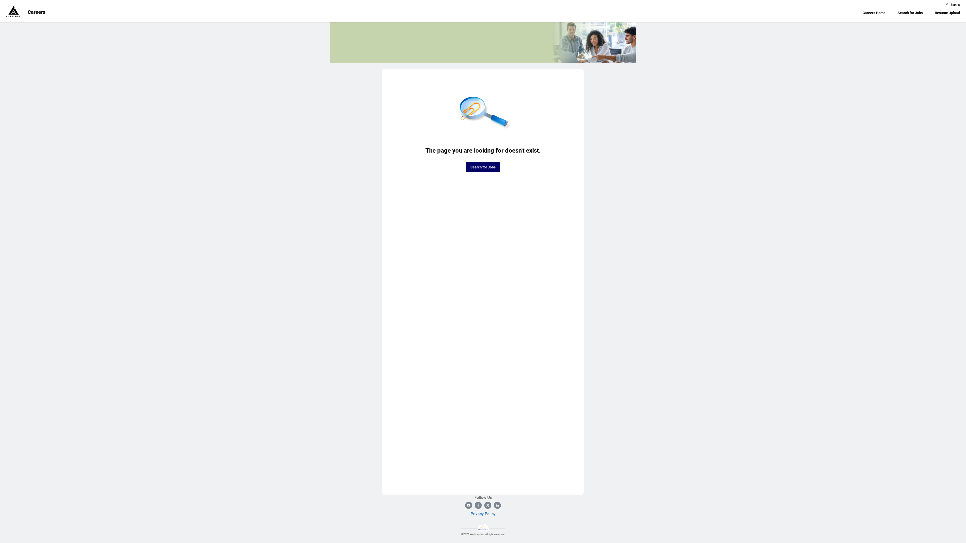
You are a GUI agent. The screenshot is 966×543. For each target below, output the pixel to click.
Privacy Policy (483, 513)
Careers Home (874, 13)
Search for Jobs (910, 13)
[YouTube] (468, 505)
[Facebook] (478, 505)
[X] (487, 505)
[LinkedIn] (497, 505)
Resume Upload (947, 13)
